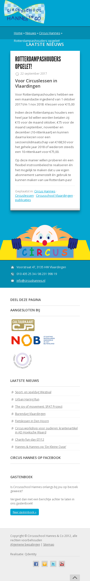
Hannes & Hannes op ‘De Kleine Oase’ (40, 447)
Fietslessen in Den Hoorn (32, 421)
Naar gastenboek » (24, 512)
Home (18, 33)
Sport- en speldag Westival (33, 392)
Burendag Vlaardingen (30, 414)
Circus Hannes (49, 33)
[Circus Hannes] (24, 12)
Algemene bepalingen (25, 544)
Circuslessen (24, 195)
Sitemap (48, 544)
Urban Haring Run (27, 399)
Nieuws (30, 33)
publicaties (23, 200)
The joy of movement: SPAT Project (38, 407)
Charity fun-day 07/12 (29, 439)
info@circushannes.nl (31, 281)
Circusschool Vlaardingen (54, 195)
